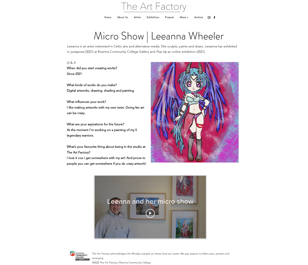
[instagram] (209, 17)
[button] (184, 17)
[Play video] (150, 213)
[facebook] (214, 17)
